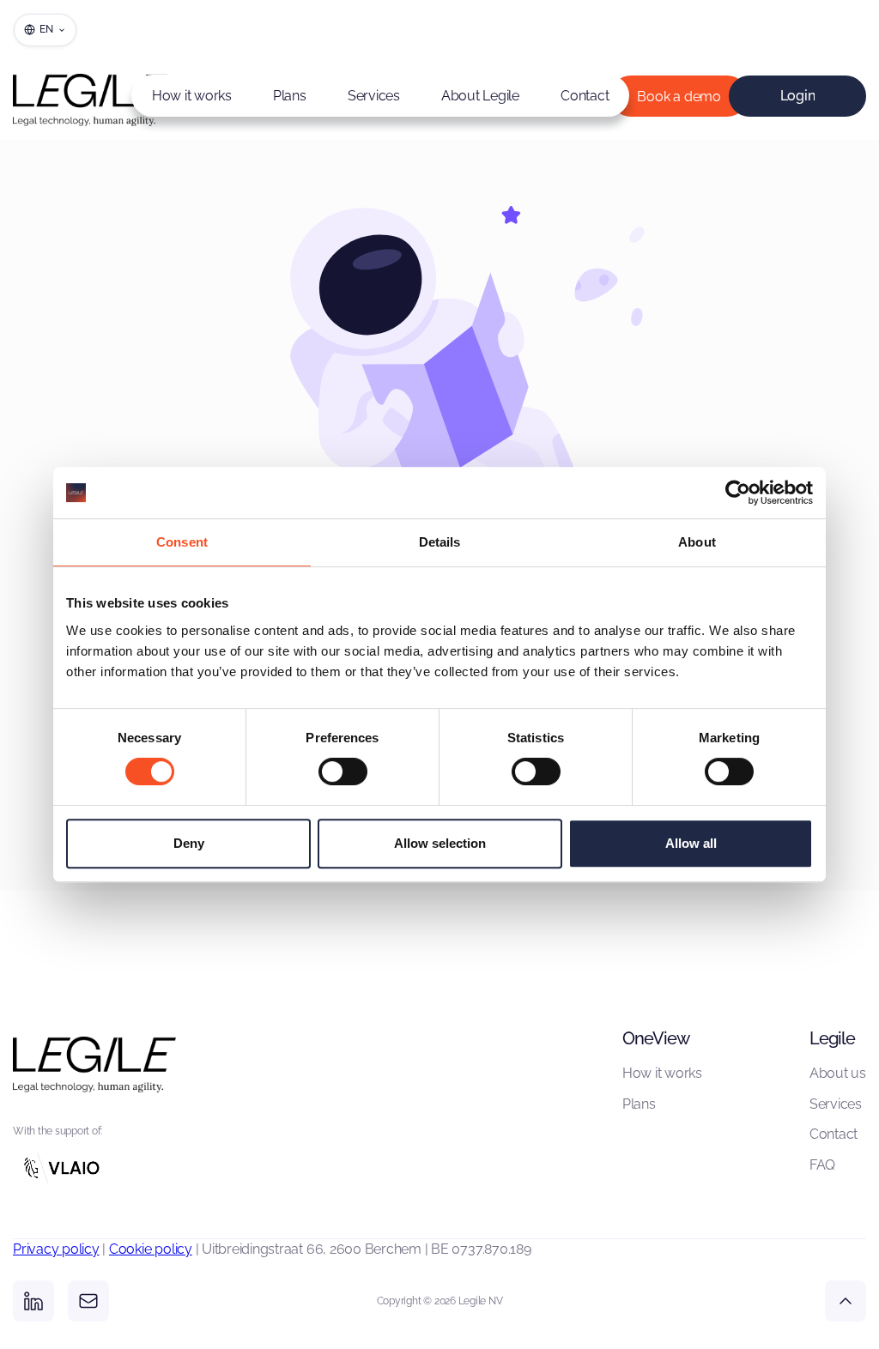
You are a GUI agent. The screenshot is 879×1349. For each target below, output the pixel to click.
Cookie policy (150, 1249)
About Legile (480, 96)
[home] (64, 95)
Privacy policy (56, 1249)
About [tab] (697, 542)
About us (837, 1073)
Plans (289, 96)
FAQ (822, 1165)
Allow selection (440, 843)
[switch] (342, 771)
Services (374, 96)
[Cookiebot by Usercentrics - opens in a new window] (738, 492)
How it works (192, 96)
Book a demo (678, 96)
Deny (188, 843)
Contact (585, 96)
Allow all (691, 843)
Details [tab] (440, 542)
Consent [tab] (182, 542)
